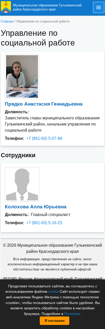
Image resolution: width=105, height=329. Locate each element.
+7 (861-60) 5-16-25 (44, 223)
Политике (72, 314)
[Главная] (6, 7)
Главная (7, 21)
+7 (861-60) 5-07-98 (44, 138)
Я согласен (54, 321)
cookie (53, 291)
